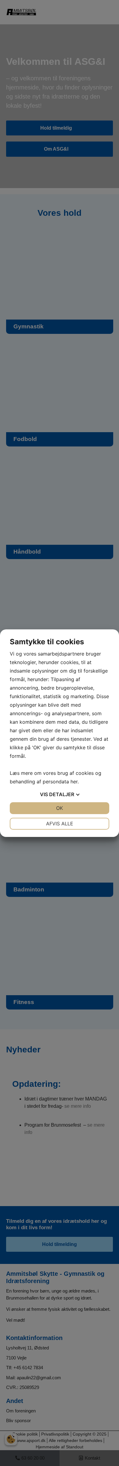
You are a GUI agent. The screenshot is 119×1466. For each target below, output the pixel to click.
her (74, 781)
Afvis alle (59, 823)
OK (59, 808)
